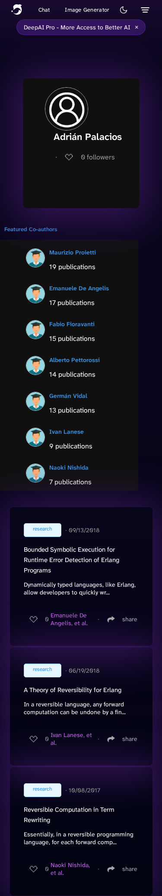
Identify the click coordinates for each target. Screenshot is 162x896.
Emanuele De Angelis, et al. (69, 619)
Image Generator (87, 9)
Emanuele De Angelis (79, 288)
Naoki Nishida (69, 467)
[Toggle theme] (123, 10)
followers (98, 157)
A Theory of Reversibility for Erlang (72, 690)
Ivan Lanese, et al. (71, 739)
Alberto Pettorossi (74, 360)
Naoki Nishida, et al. (70, 869)
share (129, 619)
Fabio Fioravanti (72, 324)
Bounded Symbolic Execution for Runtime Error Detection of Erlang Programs (71, 560)
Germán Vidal (68, 396)
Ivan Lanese (66, 431)
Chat (44, 9)
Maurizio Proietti (72, 252)
